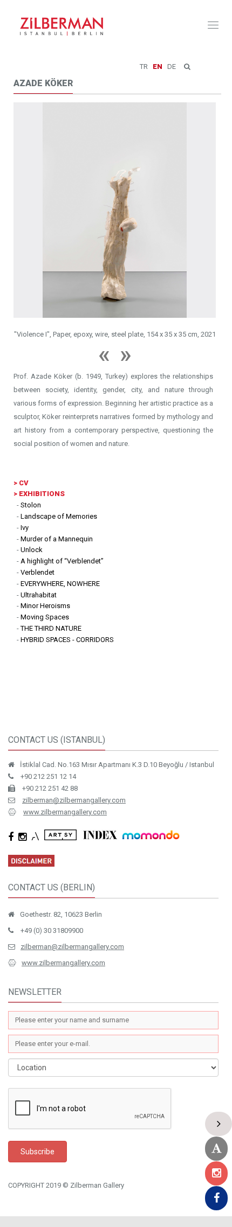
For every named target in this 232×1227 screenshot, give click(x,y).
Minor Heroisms (45, 544)
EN (157, 66)
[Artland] (216, 1149)
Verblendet (37, 511)
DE (171, 66)
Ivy (25, 466)
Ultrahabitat (39, 533)
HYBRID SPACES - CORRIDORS (67, 578)
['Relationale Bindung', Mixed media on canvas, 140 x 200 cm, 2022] (114, 174)
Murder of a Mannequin (57, 477)
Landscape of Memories (59, 455)
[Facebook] (216, 1198)
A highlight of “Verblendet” (62, 500)
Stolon (31, 444)
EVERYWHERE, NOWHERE (60, 522)
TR (144, 66)
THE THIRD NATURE (51, 567)
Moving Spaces (45, 556)
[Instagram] (216, 1173)
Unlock (32, 488)
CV (24, 421)
